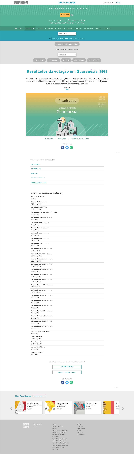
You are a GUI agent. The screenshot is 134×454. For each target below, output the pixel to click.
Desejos (98, 28)
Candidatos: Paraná (58, 447)
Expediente (80, 435)
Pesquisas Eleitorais (58, 432)
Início (21, 28)
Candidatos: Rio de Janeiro (60, 443)
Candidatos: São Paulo (59, 441)
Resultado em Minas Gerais (67, 44)
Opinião (70, 28)
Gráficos (107, 28)
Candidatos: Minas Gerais (60, 445)
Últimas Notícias (57, 426)
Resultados (30, 28)
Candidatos (41, 28)
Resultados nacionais (67, 372)
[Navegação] (16, 28)
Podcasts (80, 432)
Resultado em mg (67, 367)
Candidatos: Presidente (59, 439)
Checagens (88, 28)
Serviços (78, 28)
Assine (79, 424)
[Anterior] (11, 409)
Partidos (55, 449)
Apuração (55, 38)
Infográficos (81, 428)
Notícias (61, 28)
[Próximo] (123, 409)
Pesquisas (52, 28)
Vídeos (79, 430)
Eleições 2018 (66, 2)
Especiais (80, 426)
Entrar (118, 2)
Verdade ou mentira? (58, 435)
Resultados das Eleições (59, 430)
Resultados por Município (67, 9)
